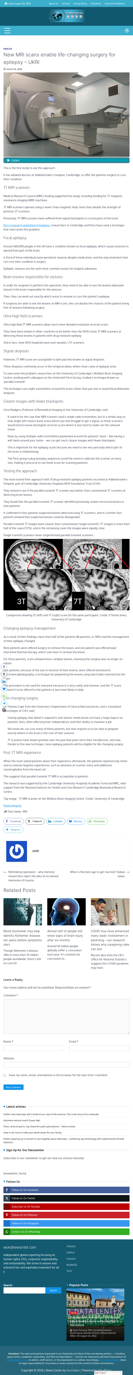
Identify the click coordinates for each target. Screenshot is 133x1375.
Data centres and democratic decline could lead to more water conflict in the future (95, 1321)
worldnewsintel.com (17, 1359)
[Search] (127, 30)
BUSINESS (71, 1264)
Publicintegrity (12, 805)
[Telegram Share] (4, 703)
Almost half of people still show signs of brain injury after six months (65, 935)
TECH (69, 1270)
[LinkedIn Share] (4, 681)
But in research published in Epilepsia (26, 225)
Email (73, 1041)
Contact (66, 3)
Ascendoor (73, 1370)
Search (7, 1285)
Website (8, 1058)
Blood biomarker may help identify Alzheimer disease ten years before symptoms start (22, 937)
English (102, 1373)
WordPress (104, 1370)
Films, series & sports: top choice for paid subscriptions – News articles (39, 1126)
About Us (53, 3)
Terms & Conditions (115, 3)
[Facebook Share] (4, 667)
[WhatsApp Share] (4, 696)
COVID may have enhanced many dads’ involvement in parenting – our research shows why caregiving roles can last (110, 940)
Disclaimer (95, 3)
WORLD (70, 1252)
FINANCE (71, 1258)
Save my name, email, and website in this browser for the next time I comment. (58, 1075)
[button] (4, 710)
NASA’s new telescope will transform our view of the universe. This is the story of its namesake (51, 1114)
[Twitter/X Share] (4, 674)
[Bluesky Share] (4, 688)
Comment (10, 995)
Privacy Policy (80, 3)
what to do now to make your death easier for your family (32, 1132)
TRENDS (70, 1246)
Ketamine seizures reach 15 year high (21, 1120)
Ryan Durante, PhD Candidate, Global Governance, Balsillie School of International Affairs (93, 1333)
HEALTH (7, 49)
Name (8, 1041)
